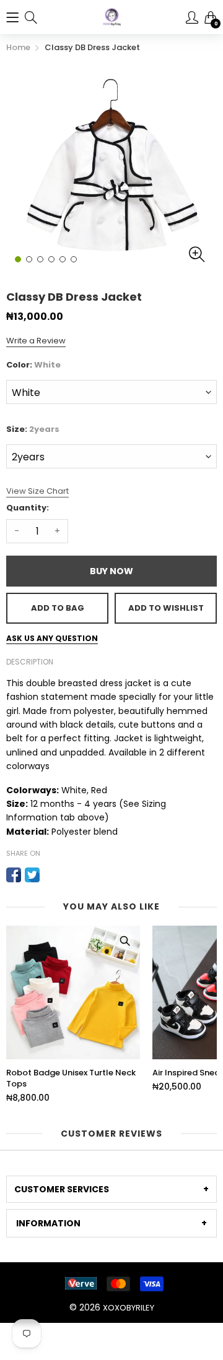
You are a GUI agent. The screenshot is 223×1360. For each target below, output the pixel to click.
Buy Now (111, 571)
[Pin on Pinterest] (50, 874)
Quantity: (27, 508)
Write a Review (36, 340)
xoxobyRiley (128, 1308)
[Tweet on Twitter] (32, 874)
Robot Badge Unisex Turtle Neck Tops (71, 1078)
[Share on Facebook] (13, 874)
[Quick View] (124, 941)
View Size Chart (37, 491)
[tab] (111, 1189)
